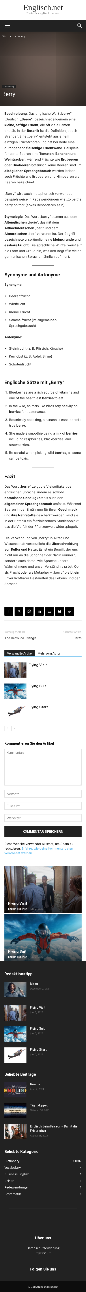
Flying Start (38, 707)
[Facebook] (8, 611)
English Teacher (17, 908)
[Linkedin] (39, 611)
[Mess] (15, 989)
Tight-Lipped (39, 1105)
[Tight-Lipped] (15, 1110)
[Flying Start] (15, 712)
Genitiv (35, 1084)
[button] (7, 26)
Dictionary (19, 36)
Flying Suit (37, 686)
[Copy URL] (69, 611)
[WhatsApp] (29, 611)
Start (5, 36)
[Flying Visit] (15, 670)
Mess (34, 984)
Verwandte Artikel (19, 653)
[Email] (49, 611)
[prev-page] (7, 728)
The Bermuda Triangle (20, 638)
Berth (78, 638)
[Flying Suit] (15, 691)
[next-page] (14, 728)
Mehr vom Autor (49, 653)
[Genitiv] (15, 1089)
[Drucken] (59, 611)
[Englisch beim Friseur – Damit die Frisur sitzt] (15, 1131)
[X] (19, 611)
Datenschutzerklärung (43, 1248)
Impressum (43, 1253)
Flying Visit (38, 665)
